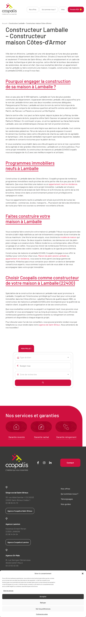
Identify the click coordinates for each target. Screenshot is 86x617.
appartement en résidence (17, 258)
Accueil (4, 23)
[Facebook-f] (38, 463)
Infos (63, 9)
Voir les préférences (43, 609)
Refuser (43, 603)
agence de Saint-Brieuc (49, 324)
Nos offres (32, 9)
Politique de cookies (42, 614)
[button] (83, 573)
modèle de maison (68, 237)
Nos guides (66, 504)
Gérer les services (8, 590)
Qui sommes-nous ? (49, 9)
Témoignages (67, 499)
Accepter (43, 596)
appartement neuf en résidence (63, 184)
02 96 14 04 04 (12, 534)
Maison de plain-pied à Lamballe (52, 256)
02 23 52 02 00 (12, 565)
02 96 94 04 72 (12, 503)
